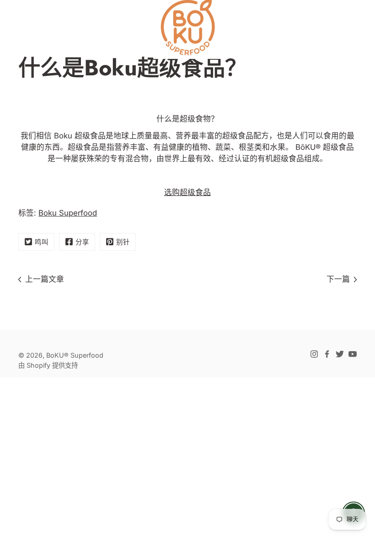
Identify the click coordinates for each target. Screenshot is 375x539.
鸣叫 (41, 242)
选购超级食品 (187, 192)
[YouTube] (352, 354)
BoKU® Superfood (74, 355)
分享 (82, 242)
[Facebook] (327, 354)
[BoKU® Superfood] (187, 27)
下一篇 (338, 279)
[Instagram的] (314, 354)
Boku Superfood (67, 212)
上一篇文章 (44, 279)
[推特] (340, 354)
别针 (123, 242)
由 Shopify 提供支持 (48, 365)
